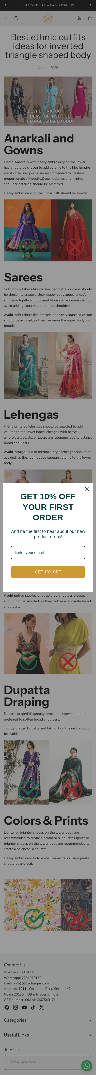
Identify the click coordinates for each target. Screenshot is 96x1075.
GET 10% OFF (48, 572)
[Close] (87, 489)
